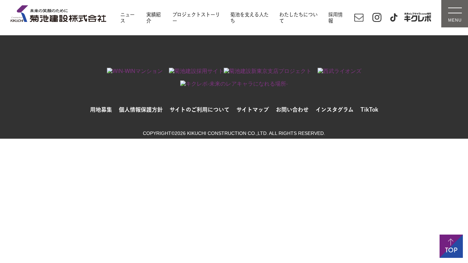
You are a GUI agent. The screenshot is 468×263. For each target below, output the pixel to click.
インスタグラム (335, 109)
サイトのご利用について (200, 109)
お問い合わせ (292, 109)
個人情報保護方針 (141, 109)
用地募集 (101, 109)
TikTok (369, 109)
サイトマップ (252, 109)
